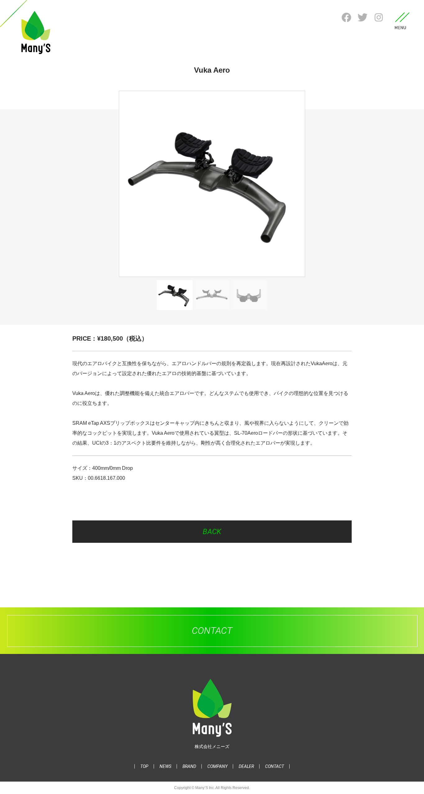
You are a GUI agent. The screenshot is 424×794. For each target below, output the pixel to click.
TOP (144, 766)
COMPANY (217, 766)
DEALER (246, 766)
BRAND (189, 766)
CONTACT (274, 766)
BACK (212, 531)
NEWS (165, 766)
